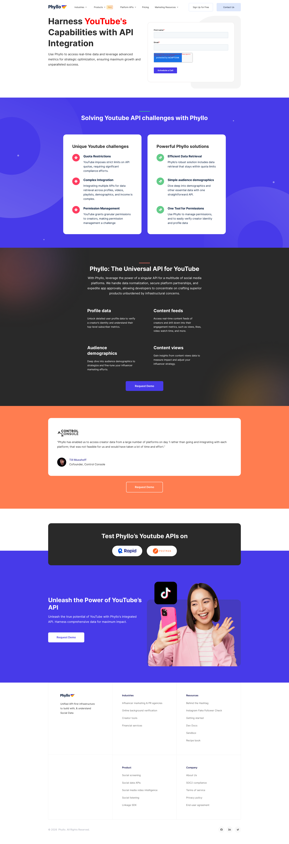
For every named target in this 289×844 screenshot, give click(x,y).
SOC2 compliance (196, 782)
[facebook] (221, 829)
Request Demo (144, 386)
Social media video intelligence (139, 790)
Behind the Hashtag (197, 703)
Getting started (195, 717)
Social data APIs (131, 782)
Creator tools (129, 717)
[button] (80, 7)
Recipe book (193, 740)
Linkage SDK (129, 805)
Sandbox (191, 732)
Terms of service (195, 790)
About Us (191, 775)
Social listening (130, 797)
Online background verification (139, 710)
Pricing (145, 7)
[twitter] (238, 829)
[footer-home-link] (67, 695)
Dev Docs (191, 725)
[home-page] (57, 7)
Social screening (131, 775)
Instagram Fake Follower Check (204, 710)
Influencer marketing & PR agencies (142, 703)
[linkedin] (229, 829)
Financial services (132, 725)
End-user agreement (197, 805)
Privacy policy (194, 797)
